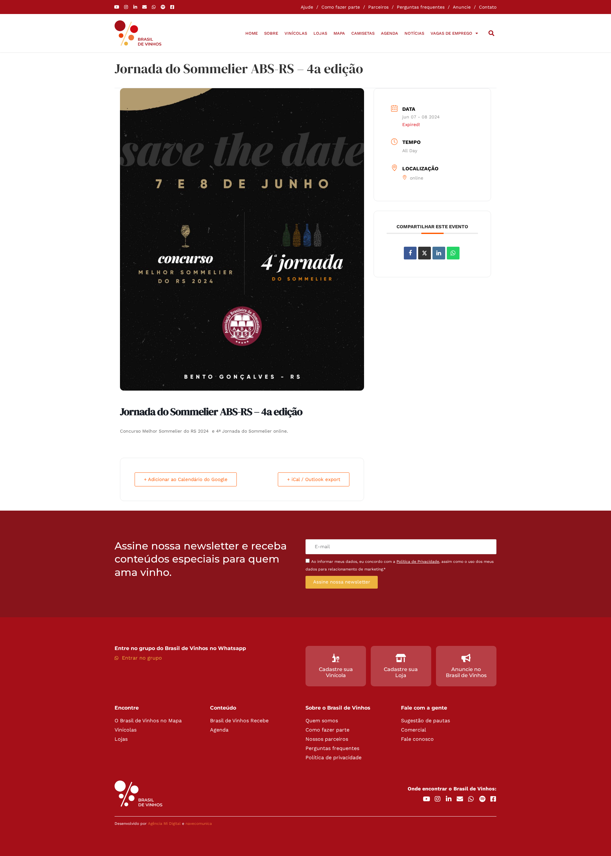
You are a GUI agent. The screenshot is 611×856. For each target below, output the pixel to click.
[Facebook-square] (172, 7)
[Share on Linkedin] (438, 253)
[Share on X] (424, 253)
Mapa (339, 33)
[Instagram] (126, 7)
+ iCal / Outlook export (313, 479)
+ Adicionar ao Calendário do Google (186, 479)
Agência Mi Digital (164, 823)
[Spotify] (163, 7)
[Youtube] (117, 7)
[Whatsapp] (153, 7)
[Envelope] (144, 7)
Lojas (320, 33)
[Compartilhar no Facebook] (410, 253)
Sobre (271, 33)
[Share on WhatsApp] (453, 253)
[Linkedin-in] (135, 7)
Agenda (389, 33)
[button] (491, 33)
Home (251, 33)
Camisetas (363, 33)
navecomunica (199, 823)
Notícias (414, 33)
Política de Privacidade (418, 561)
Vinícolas (295, 33)
